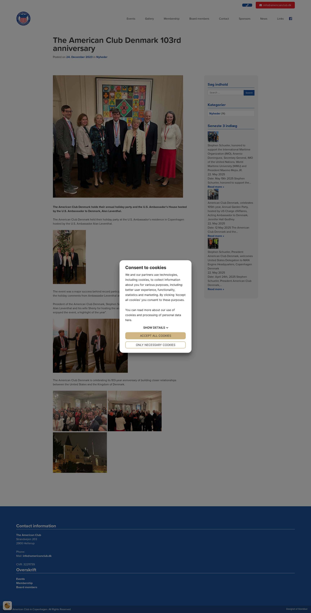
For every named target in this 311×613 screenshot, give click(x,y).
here (128, 320)
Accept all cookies (155, 335)
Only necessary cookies (155, 345)
